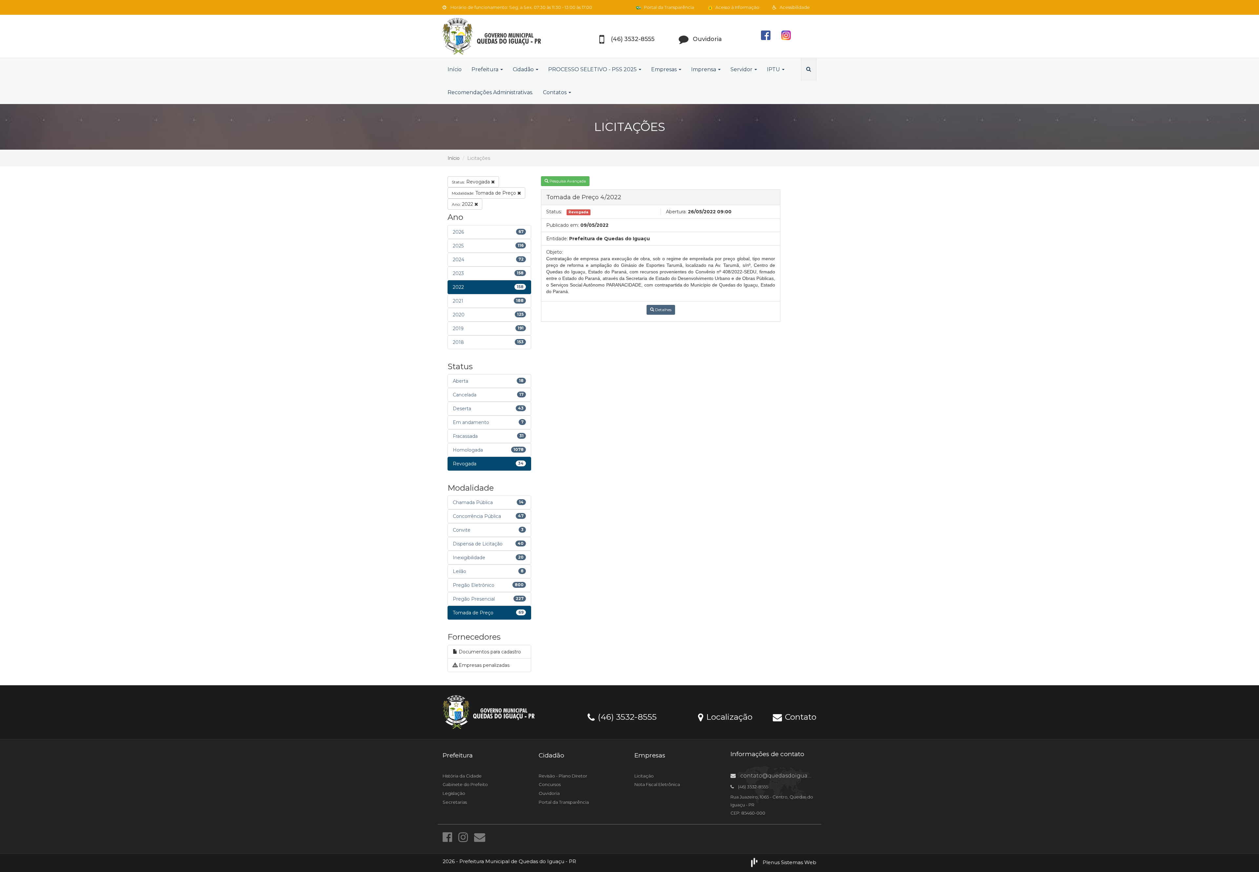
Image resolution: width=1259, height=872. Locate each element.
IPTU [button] (774, 69)
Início (455, 69)
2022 (463, 204)
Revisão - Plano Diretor (563, 775)
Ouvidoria (549, 793)
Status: (554, 212)
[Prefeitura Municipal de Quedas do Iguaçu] (502, 36)
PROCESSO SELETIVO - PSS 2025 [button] (593, 69)
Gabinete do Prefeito (465, 784)
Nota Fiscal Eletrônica (657, 784)
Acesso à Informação (736, 7)
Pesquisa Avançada (567, 181)
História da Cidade (462, 775)
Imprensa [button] (704, 69)
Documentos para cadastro (489, 652)
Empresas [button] (664, 69)
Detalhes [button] (662, 309)
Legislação (454, 793)
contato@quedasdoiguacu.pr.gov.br (789, 776)
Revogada (471, 182)
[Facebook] (449, 837)
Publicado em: (562, 225)
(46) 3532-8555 (626, 716)
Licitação (644, 775)
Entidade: (557, 239)
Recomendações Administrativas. (490, 92)
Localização (728, 716)
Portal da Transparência (668, 7)
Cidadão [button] (524, 69)
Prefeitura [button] (485, 69)
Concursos (550, 784)
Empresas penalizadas (483, 665)
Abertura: (676, 212)
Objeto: (554, 252)
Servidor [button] (742, 69)
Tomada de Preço (484, 193)
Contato (799, 716)
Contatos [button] (555, 92)
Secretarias (455, 802)
